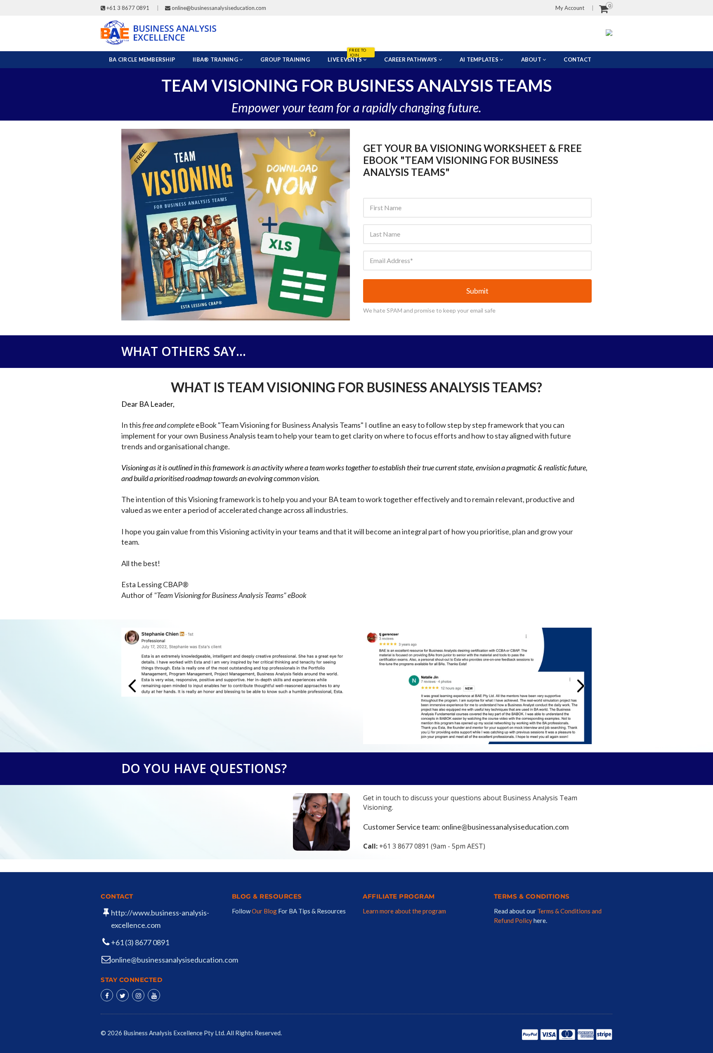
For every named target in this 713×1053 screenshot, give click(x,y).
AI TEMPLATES (480, 59)
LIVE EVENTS (347, 57)
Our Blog (265, 911)
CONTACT (577, 59)
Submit (477, 290)
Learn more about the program (404, 911)
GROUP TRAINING (285, 59)
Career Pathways (411, 59)
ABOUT (532, 59)
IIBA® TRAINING (216, 59)
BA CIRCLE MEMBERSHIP (142, 59)
